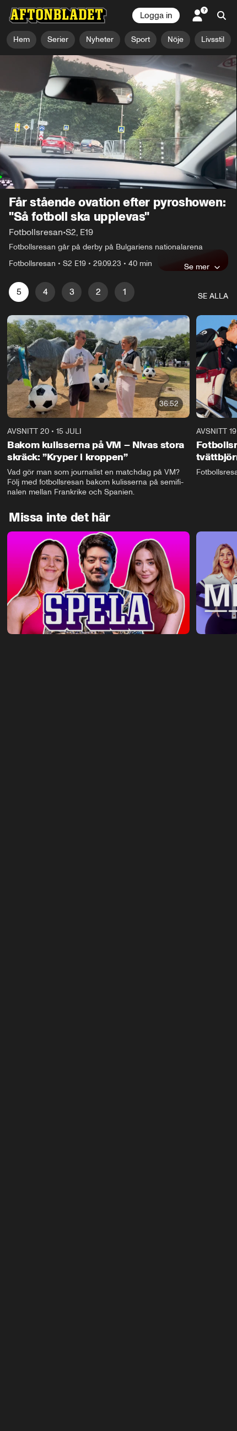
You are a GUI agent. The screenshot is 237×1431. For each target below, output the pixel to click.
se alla (213, 296)
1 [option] (124, 291)
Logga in (156, 15)
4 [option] (45, 291)
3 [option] (71, 291)
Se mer (196, 266)
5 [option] (19, 291)
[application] (118, 122)
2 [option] (98, 291)
